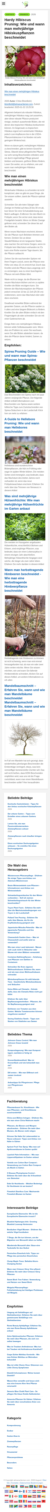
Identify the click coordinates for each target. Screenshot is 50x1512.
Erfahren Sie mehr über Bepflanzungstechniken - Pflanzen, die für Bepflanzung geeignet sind (25, 1001)
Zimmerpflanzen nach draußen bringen (25, 836)
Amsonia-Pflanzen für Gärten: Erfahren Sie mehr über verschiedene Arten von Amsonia (24, 1401)
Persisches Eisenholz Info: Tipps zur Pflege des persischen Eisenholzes (23, 1254)
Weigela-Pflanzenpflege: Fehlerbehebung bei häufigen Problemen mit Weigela (25, 1290)
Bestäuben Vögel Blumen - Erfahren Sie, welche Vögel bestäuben (24, 1231)
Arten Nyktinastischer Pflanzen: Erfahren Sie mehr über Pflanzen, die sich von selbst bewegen (25, 1338)
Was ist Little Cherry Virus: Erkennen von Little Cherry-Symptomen (25, 1366)
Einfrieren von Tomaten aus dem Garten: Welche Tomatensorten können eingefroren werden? (25, 1011)
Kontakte (14, 1483)
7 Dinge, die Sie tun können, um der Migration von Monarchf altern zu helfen (24, 1238)
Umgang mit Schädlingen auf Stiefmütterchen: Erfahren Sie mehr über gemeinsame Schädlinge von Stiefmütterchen (24, 1316)
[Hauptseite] (25, 4)
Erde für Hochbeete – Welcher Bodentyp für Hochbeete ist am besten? (24, 1185)
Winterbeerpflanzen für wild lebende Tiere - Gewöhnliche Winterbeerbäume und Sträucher (24, 981)
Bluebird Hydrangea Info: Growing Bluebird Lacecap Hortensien (22, 1223)
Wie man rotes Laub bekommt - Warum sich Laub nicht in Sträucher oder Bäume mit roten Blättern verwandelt (24, 949)
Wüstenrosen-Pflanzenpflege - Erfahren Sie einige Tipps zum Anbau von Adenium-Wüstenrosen (25, 878)
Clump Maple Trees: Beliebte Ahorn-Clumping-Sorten (22, 1262)
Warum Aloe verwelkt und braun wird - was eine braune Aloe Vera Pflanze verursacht (23, 1383)
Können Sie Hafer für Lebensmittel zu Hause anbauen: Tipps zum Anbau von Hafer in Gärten (24, 1138)
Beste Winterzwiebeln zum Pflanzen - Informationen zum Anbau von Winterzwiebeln (24, 888)
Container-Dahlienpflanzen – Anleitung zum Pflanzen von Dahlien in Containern (25, 959)
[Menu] (3, 3)
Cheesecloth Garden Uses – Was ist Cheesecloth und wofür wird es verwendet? (23, 939)
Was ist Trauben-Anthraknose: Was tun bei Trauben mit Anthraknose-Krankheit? (25, 1348)
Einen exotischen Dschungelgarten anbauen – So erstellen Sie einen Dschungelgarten (23, 846)
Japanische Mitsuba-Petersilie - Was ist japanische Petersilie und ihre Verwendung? (25, 930)
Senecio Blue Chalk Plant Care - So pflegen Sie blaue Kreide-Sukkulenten (23, 1392)
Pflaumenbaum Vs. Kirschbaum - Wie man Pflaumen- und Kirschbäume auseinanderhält (23, 1110)
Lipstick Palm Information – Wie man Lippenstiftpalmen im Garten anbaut (23, 1156)
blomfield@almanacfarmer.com (18, 104)
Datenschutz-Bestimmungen (31, 1483)
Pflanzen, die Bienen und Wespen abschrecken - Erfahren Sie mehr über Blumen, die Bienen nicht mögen (23, 1128)
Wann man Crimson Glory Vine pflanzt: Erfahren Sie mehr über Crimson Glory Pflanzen (24, 1271)
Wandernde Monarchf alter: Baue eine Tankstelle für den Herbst (23, 1246)
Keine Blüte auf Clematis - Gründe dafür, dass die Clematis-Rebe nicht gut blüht (25, 991)
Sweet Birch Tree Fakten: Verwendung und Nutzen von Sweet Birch (23, 1281)
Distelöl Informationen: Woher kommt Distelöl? (23, 1374)
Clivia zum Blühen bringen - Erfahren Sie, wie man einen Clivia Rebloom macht (25, 1119)
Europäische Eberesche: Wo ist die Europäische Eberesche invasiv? (22, 1215)
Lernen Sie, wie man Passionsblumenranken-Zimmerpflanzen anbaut (18, 826)
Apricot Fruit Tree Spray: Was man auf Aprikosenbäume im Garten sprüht (23, 1148)
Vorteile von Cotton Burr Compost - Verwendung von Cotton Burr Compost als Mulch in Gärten (24, 1165)
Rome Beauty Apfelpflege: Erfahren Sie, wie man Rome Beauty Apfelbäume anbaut (24, 1328)
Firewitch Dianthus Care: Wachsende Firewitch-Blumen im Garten (23, 1192)
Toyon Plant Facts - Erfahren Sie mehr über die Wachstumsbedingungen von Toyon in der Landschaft (24, 910)
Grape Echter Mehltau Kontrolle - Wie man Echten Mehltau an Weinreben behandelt (23, 1357)
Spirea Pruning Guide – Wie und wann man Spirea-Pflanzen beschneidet (24, 356)
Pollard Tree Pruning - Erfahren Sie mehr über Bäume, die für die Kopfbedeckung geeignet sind (23, 920)
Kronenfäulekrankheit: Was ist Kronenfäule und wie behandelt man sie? (23, 1062)
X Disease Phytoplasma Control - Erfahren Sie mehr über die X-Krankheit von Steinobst (24, 1175)
